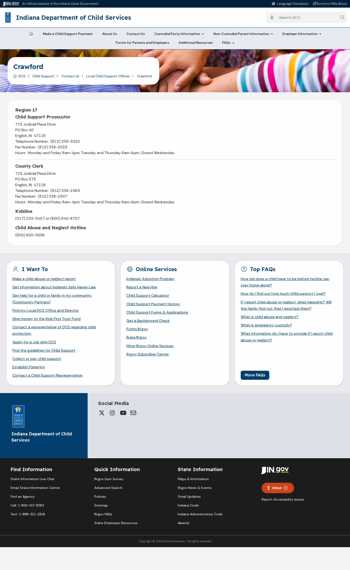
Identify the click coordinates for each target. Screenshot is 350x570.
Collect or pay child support (36, 358)
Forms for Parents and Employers (142, 43)
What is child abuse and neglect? (269, 316)
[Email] (133, 413)
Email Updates (189, 496)
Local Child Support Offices (108, 76)
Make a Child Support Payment (68, 34)
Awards (183, 523)
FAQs (226, 43)
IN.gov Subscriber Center (147, 354)
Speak (277, 488)
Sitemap (101, 505)
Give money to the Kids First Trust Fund (46, 318)
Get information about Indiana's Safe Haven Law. (54, 287)
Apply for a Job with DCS (34, 342)
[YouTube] (123, 413)
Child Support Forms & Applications (157, 312)
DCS (22, 76)
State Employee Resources (116, 523)
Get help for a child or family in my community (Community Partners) (52, 298)
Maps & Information (193, 479)
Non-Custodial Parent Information (241, 34)
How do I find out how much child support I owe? (283, 293)
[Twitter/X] (102, 413)
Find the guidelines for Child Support (43, 350)
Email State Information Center (35, 488)
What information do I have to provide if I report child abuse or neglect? (287, 336)
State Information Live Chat (32, 479)
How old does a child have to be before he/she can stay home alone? (285, 282)
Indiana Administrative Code (200, 514)
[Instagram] (112, 413)
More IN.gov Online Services (150, 345)
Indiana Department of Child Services (73, 17)
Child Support (43, 76)
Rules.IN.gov (136, 337)
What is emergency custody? (266, 325)
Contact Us (135, 34)
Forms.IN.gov (137, 328)
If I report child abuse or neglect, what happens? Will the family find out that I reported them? (286, 305)
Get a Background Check (148, 320)
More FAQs (255, 375)
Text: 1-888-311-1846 (27, 514)
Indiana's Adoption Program (150, 278)
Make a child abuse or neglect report (44, 278)
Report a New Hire (141, 287)
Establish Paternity (28, 367)
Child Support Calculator (147, 295)
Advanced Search (108, 488)
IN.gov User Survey (109, 479)
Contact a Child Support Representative (47, 375)
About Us (109, 34)
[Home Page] (31, 34)
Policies (100, 496)
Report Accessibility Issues (283, 499)
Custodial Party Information (177, 34)
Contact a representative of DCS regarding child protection (54, 330)
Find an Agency (22, 496)
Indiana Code (188, 505)
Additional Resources (196, 43)
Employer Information (299, 34)
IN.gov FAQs (103, 514)
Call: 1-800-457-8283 (27, 505)
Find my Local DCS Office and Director (45, 310)
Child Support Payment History (153, 304)
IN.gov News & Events (195, 488)
